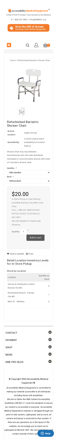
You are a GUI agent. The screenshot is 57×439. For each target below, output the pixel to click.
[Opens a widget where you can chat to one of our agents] (45, 433)
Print (30, 254)
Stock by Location (16, 271)
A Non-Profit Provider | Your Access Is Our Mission (28, 15)
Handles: (11, 168)
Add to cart (35, 237)
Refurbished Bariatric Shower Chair (33, 60)
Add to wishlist (16, 254)
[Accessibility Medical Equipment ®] (28, 38)
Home (13, 60)
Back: (10, 177)
